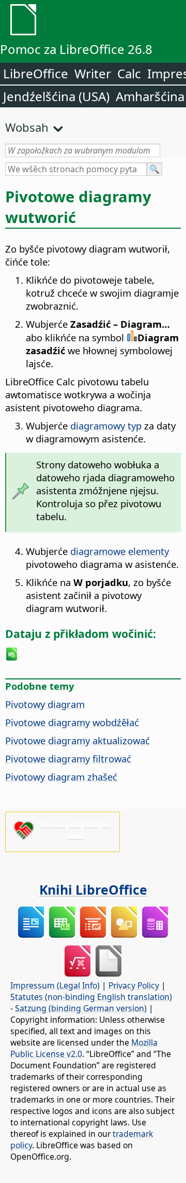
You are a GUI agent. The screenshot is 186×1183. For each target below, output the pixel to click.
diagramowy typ (106, 425)
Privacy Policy (134, 985)
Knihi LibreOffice (93, 889)
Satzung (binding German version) (81, 1008)
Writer (92, 73)
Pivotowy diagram (45, 704)
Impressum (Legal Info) (55, 985)
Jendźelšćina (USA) (56, 96)
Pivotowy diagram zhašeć (61, 776)
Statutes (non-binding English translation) (91, 997)
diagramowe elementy (119, 551)
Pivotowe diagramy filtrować (68, 758)
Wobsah (27, 127)
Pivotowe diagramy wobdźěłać (72, 722)
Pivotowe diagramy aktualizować (77, 740)
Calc (129, 73)
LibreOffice (35, 73)
